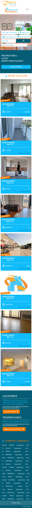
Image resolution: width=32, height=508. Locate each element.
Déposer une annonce (13, 429)
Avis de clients (10, 412)
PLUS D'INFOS (16, 67)
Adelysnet (28, 506)
